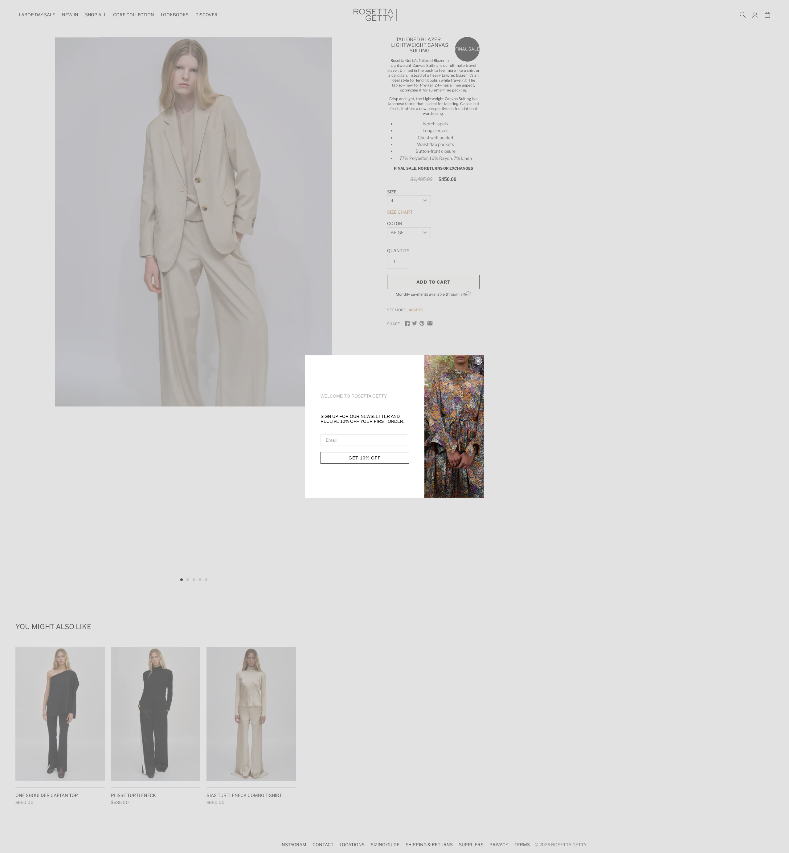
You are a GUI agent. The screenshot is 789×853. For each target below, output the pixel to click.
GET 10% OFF (365, 457)
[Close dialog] (478, 361)
